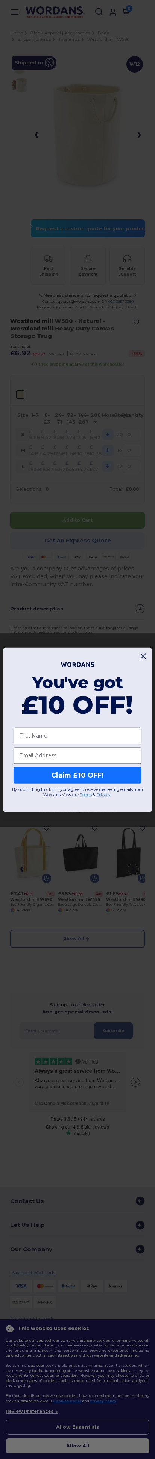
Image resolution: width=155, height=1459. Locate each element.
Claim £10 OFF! (77, 775)
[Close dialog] (143, 656)
